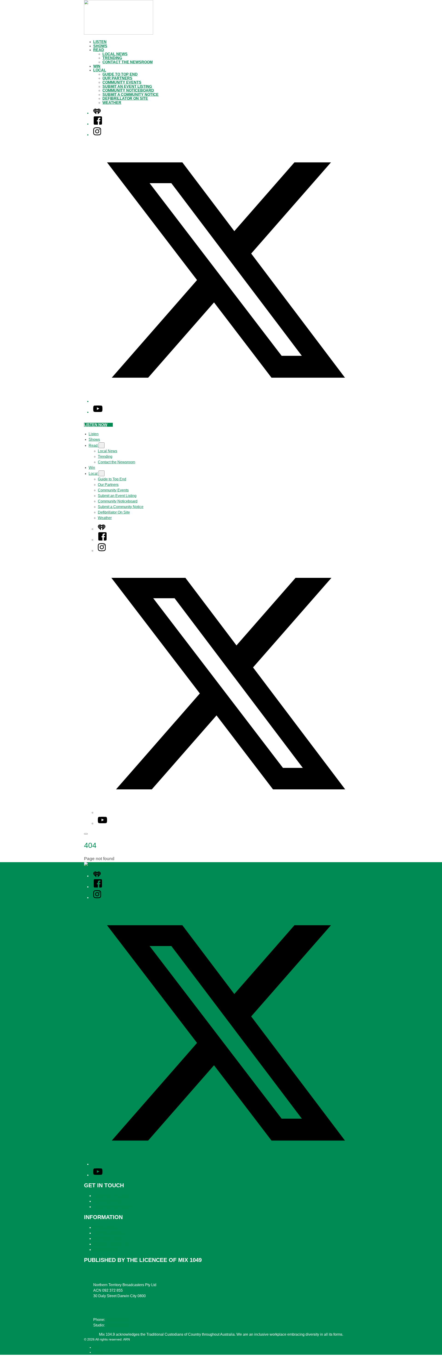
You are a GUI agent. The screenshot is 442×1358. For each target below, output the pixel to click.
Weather (111, 103)
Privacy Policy (104, 1227)
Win (96, 66)
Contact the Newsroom (127, 62)
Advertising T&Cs (107, 1238)
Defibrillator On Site (125, 98)
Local (99, 70)
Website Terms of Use (111, 1244)
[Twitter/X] (225, 401)
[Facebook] (97, 124)
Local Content (104, 1250)
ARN (96, 1347)
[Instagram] (97, 135)
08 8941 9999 (117, 1320)
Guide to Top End (120, 74)
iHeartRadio (101, 1352)
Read (98, 50)
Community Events (121, 82)
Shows (100, 46)
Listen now (95, 425)
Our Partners (117, 78)
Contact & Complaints (111, 1196)
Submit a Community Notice (130, 95)
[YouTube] (97, 412)
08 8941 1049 (117, 1325)
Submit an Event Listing (127, 86)
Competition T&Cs (108, 1233)
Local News (115, 54)
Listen (100, 42)
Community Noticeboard (128, 90)
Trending (112, 58)
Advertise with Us (107, 1201)
